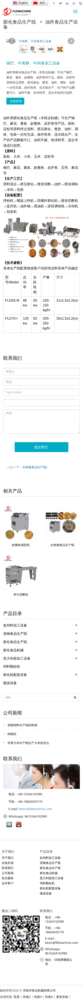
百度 (17, 997)
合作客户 (8, 883)
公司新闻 (8, 873)
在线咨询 (15, 101)
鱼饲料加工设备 (15, 625)
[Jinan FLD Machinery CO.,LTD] (16, 11)
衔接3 (38, 997)
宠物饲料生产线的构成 (22, 725)
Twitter (60, 3)
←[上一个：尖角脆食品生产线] (26, 467)
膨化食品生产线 (20, 21)
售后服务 (8, 878)
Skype (80, 3)
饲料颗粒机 (11, 666)
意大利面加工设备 (16, 658)
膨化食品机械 (13, 650)
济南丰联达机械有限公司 (39, 990)
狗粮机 (11, 734)
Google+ (73, 3)
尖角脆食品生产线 (62, 545)
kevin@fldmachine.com (35, 809)
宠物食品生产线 (15, 633)
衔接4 (49, 997)
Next (71, 41)
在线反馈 (8, 863)
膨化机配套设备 (15, 674)
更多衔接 (62, 997)
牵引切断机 (20, 594)
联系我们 (8, 868)
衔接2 (27, 997)
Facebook (54, 3)
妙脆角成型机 (21, 545)
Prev (12, 41)
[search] (75, 697)
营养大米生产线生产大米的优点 (28, 743)
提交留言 (41, 447)
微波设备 (10, 683)
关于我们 (8, 858)
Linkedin (67, 3)
